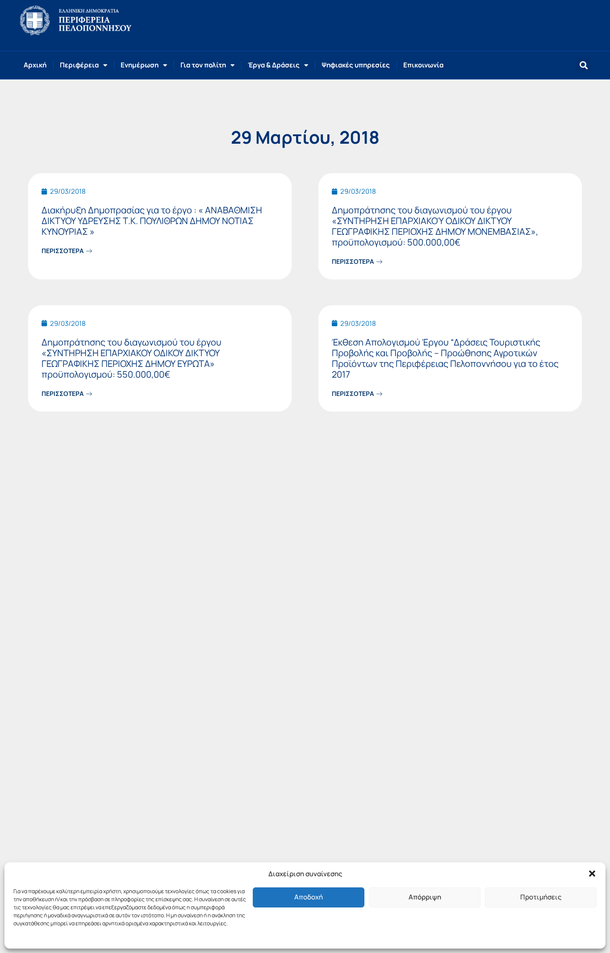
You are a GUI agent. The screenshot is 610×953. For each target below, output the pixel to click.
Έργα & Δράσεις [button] (274, 65)
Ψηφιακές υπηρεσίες (356, 65)
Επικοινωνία (423, 65)
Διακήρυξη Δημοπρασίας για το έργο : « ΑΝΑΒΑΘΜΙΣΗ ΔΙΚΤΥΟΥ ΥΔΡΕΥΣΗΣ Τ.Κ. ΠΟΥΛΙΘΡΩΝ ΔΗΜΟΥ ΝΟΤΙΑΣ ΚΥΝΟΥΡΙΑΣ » (152, 220)
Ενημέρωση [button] (140, 65)
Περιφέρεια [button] (79, 65)
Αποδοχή (308, 897)
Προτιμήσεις (540, 897)
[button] (592, 873)
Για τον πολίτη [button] (203, 65)
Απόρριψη (425, 897)
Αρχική (35, 65)
